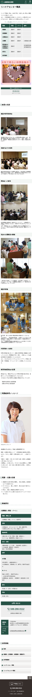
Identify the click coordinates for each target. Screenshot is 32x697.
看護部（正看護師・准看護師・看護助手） (15, 654)
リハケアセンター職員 (9, 670)
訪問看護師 (6, 659)
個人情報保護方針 (20, 691)
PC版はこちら (17, 683)
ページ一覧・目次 (11, 691)
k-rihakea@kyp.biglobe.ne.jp (17, 630)
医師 (5, 649)
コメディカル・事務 (9, 665)
